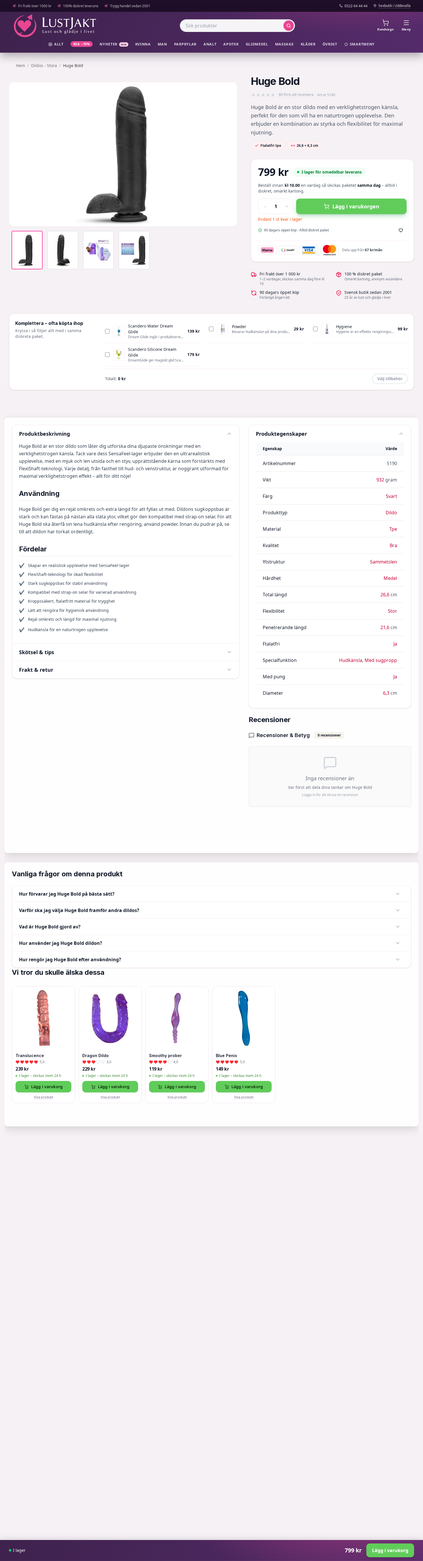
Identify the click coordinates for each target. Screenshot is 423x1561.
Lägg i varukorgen (355, 206)
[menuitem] (55, 44)
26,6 (384, 594)
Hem (20, 65)
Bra (393, 545)
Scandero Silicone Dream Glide (152, 352)
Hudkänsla (350, 660)
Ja (395, 644)
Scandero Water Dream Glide (150, 328)
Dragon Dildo (95, 1055)
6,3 (386, 693)
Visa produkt (43, 1097)
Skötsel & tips (36, 652)
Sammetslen (383, 562)
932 (380, 480)
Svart (391, 496)
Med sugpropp (381, 660)
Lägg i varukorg (47, 1086)
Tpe (393, 529)
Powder (239, 326)
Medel (390, 578)
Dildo (391, 512)
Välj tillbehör (390, 378)
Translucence (30, 1055)
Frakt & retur (36, 669)
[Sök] (288, 25)
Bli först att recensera (296, 94)
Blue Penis (226, 1055)
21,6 (384, 627)
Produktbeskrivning (44, 433)
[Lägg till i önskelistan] (401, 230)
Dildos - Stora (44, 65)
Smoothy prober (165, 1055)
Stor (392, 611)
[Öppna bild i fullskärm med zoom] (228, 217)
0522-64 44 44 (355, 6)
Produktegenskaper (281, 433)
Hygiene (344, 326)
